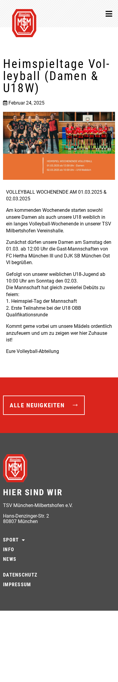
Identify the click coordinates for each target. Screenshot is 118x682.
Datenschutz (20, 575)
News (9, 559)
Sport (11, 540)
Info (8, 549)
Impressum (17, 584)
